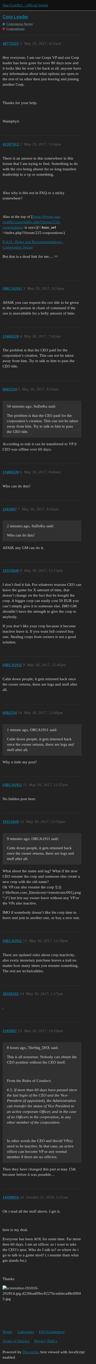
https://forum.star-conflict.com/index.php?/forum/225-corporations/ (32, 222)
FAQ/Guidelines (52, 1332)
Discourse (30, 1352)
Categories (25, 1332)
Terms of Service (16, 1341)
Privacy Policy (45, 1341)
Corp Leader (15, 16)
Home (7, 1332)
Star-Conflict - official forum (25, 5)
